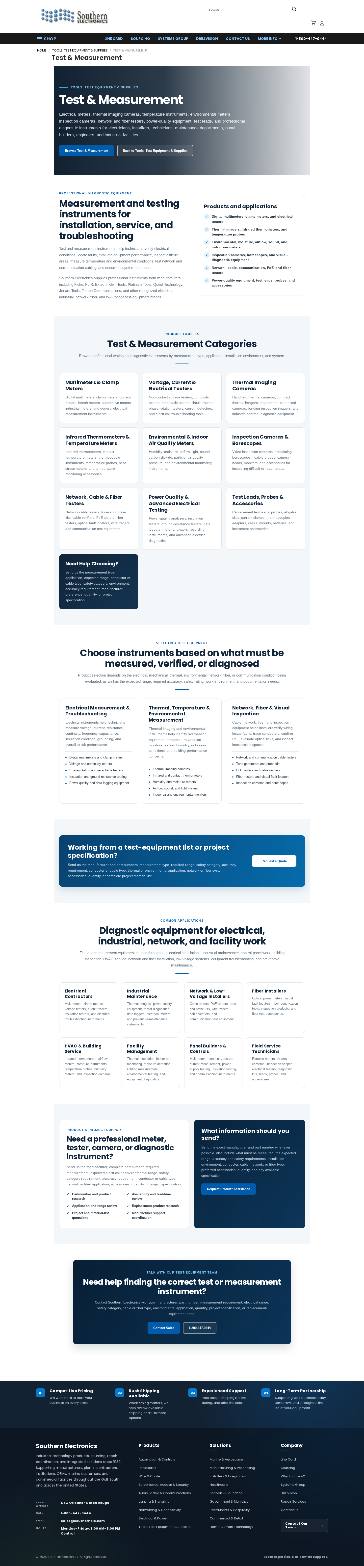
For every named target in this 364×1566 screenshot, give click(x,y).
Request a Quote (274, 861)
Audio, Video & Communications (165, 1493)
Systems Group (173, 38)
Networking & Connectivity (160, 1510)
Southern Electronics (66, 1446)
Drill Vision (289, 1493)
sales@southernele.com (83, 1520)
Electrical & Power (153, 1518)
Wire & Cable (149, 1476)
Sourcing (140, 38)
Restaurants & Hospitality (230, 1510)
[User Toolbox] (321, 23)
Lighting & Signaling (154, 1501)
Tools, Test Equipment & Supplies (165, 1526)
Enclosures (147, 1467)
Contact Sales (163, 1328)
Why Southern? (293, 1476)
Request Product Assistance (228, 1189)
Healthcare (219, 1484)
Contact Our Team (304, 1525)
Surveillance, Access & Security (164, 1484)
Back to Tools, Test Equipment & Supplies (155, 151)
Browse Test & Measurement (86, 151)
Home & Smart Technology (231, 1526)
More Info (268, 38)
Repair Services (293, 1501)
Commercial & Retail (226, 1518)
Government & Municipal (229, 1501)
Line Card (113, 38)
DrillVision (207, 38)
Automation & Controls (157, 1459)
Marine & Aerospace (226, 1459)
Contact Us (238, 38)
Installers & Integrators (228, 1476)
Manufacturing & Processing (232, 1467)
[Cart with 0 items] (313, 23)
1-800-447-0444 (200, 1328)
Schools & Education (226, 1493)
